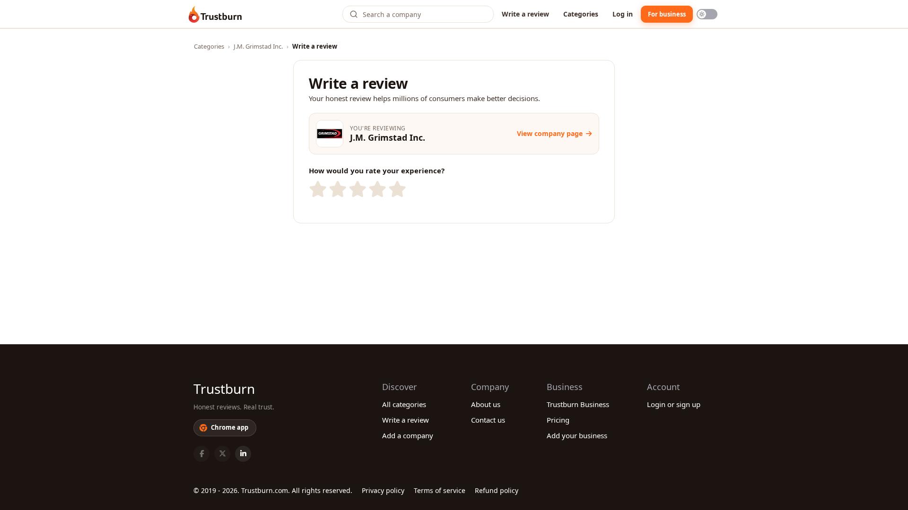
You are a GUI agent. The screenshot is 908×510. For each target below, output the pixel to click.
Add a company (407, 435)
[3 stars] (357, 189)
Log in (622, 13)
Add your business (577, 435)
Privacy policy (383, 490)
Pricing (558, 420)
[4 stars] (376, 189)
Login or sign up (673, 404)
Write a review (525, 13)
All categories (404, 404)
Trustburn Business (578, 404)
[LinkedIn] (243, 454)
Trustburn (224, 389)
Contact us (488, 420)
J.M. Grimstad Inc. (258, 46)
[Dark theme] (707, 14)
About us (485, 404)
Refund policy (496, 490)
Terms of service (439, 490)
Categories (580, 13)
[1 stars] (317, 189)
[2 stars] (337, 189)
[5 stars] (396, 189)
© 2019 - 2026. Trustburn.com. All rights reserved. (272, 490)
